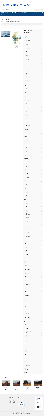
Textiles (25, 95)
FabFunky (25, 199)
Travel (25, 358)
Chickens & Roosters (28, 48)
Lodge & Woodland (28, 40)
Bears (25, 362)
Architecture (25, 78)
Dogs (26, 63)
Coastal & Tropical (26, 140)
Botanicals (26, 143)
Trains (25, 357)
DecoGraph (26, 163)
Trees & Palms (26, 129)
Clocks (25, 162)
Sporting (25, 350)
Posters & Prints (7, 12)
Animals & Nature (25, 36)
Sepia (25, 343)
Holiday (26, 210)
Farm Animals (27, 207)
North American (27, 313)
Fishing (26, 191)
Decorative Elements (26, 158)
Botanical (26, 88)
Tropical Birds (27, 41)
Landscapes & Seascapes (26, 287)
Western (25, 361)
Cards (26, 184)
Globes (25, 262)
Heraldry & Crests (26, 299)
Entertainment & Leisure (26, 180)
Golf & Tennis (27, 192)
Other (26, 110)
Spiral (25, 155)
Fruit (25, 114)
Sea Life (25, 66)
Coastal (26, 206)
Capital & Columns (27, 81)
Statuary (26, 258)
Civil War (26, 302)
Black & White (26, 328)
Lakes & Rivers (26, 292)
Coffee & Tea (27, 281)
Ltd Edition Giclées (16, 12)
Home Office (25, 261)
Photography (25, 12)
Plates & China (26, 173)
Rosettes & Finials (27, 174)
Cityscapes (26, 288)
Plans (25, 84)
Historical (26, 265)
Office (25, 270)
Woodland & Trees (27, 295)
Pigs (26, 52)
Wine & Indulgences (28, 284)
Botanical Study (27, 100)
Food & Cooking (27, 283)
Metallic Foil (2, 14)
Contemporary (25, 151)
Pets (26, 239)
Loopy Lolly (26, 224)
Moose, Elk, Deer (26, 369)
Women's (27, 254)
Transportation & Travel (26, 351)
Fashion (26, 229)
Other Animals (27, 217)
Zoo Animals (27, 222)
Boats (25, 354)
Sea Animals (27, 70)
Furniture (26, 169)
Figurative (26, 89)
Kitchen (25, 280)
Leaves (25, 121)
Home (2, 16)
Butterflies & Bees (27, 44)
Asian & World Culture (26, 85)
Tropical (26, 103)
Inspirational (26, 276)
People (26, 218)
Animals (25, 132)
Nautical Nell (26, 243)
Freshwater (27, 55)
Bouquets (27, 107)
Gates (25, 170)
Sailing (26, 196)
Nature (24, 321)
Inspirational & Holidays (26, 273)
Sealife (26, 247)
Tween (25, 137)
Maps (25, 306)
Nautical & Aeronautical (27, 269)
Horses (26, 51)
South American (27, 314)
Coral (26, 69)
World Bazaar (25, 372)
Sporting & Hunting (27, 73)
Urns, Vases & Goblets (27, 177)
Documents (27, 266)
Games (25, 181)
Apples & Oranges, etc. (28, 115)
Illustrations (27, 233)
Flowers (25, 92)
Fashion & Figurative (26, 250)
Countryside (26, 291)
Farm (25, 47)
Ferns (25, 99)
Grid (25, 154)
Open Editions (21, 12)
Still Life (26, 111)
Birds (25, 37)
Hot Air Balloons (27, 232)
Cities (26, 310)
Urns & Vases (26, 96)
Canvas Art (11, 12)
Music (25, 188)
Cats (26, 62)
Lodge (26, 213)
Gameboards (27, 185)
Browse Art (2, 12)
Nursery (25, 133)
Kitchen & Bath (25, 277)
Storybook (26, 136)
